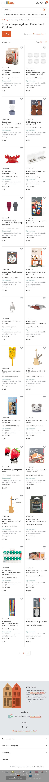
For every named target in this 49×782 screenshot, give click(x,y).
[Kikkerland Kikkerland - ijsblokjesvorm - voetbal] (12, 107)
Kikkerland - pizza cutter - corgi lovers (36, 471)
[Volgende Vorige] (28, 653)
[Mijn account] (37, 3)
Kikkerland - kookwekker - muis (36, 421)
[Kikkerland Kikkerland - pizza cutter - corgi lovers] (36, 455)
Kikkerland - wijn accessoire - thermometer (36, 520)
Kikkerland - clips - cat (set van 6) (11, 421)
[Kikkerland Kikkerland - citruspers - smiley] (12, 356)
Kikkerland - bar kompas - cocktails (12, 273)
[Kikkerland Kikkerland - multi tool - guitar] (36, 356)
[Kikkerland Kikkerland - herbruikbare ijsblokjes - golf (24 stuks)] (12, 556)
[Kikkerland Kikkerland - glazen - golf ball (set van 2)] (36, 556)
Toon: (38, 42)
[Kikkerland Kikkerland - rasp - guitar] (36, 607)
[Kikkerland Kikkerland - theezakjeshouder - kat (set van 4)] (12, 56)
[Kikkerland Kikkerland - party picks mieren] (12, 455)
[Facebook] (22, 726)
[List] (46, 42)
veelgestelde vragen (37, 692)
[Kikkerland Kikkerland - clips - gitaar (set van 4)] (36, 206)
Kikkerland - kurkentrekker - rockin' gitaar (11, 521)
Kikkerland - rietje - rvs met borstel (35, 172)
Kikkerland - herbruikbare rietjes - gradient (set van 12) (10, 624)
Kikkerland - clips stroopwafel (33, 123)
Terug (6, 20)
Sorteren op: (28, 34)
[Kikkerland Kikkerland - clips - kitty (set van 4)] (36, 257)
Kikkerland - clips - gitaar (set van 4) (36, 222)
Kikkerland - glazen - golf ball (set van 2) (36, 571)
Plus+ (42, 767)
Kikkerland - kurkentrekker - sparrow (36, 322)
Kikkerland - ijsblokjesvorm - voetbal (11, 123)
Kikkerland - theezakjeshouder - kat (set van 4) (11, 72)
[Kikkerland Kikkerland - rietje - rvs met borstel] (36, 157)
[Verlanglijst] (41, 2)
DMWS (36, 767)
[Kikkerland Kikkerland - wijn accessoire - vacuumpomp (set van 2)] (12, 206)
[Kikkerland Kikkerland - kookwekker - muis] (36, 406)
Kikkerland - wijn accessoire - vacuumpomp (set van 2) (12, 223)
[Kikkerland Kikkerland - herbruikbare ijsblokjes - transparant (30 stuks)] (36, 56)
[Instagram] (26, 726)
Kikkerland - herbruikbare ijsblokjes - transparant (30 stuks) (35, 73)
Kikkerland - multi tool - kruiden (11, 322)
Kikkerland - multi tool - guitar (36, 372)
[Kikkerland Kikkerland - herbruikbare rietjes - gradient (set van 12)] (12, 607)
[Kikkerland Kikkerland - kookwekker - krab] (12, 157)
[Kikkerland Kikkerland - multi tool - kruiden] (12, 307)
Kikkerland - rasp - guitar (36, 622)
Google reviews (35, 716)
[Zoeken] (44, 10)
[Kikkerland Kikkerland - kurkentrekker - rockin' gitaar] (12, 504)
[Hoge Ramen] (12, 2)
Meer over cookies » (35, 778)
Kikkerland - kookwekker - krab (9, 172)
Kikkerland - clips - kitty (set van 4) (36, 273)
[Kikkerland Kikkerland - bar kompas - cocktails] (12, 257)
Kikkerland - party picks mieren (12, 471)
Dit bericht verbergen (16, 778)
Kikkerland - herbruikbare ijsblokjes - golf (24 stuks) (11, 572)
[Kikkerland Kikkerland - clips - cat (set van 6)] (12, 406)
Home (11, 20)
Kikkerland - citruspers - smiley (11, 372)
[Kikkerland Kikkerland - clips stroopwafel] (36, 107)
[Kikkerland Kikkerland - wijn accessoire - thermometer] (36, 504)
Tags (17, 20)
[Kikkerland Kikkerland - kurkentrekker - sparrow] (36, 307)
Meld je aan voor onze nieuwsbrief (25, 731)
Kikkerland (5, 68)
